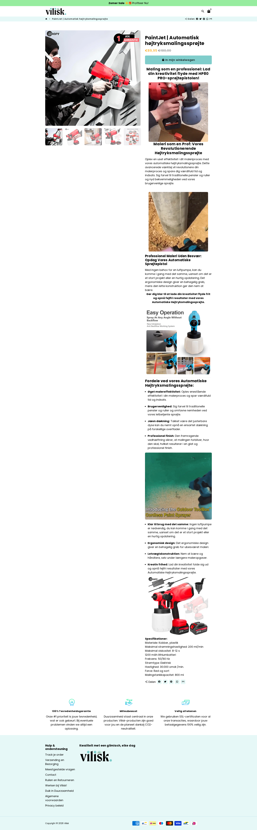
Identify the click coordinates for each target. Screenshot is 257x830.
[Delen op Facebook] (197, 18)
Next (136, 78)
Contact (50, 775)
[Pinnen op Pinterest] (204, 18)
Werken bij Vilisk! (56, 785)
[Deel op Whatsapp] (207, 18)
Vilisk (66, 823)
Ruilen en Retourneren (59, 780)
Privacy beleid (54, 805)
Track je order (54, 754)
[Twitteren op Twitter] (200, 18)
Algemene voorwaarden (54, 798)
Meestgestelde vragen (60, 769)
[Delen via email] (211, 18)
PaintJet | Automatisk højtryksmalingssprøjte (80, 18)
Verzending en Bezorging (54, 762)
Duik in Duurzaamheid (59, 791)
